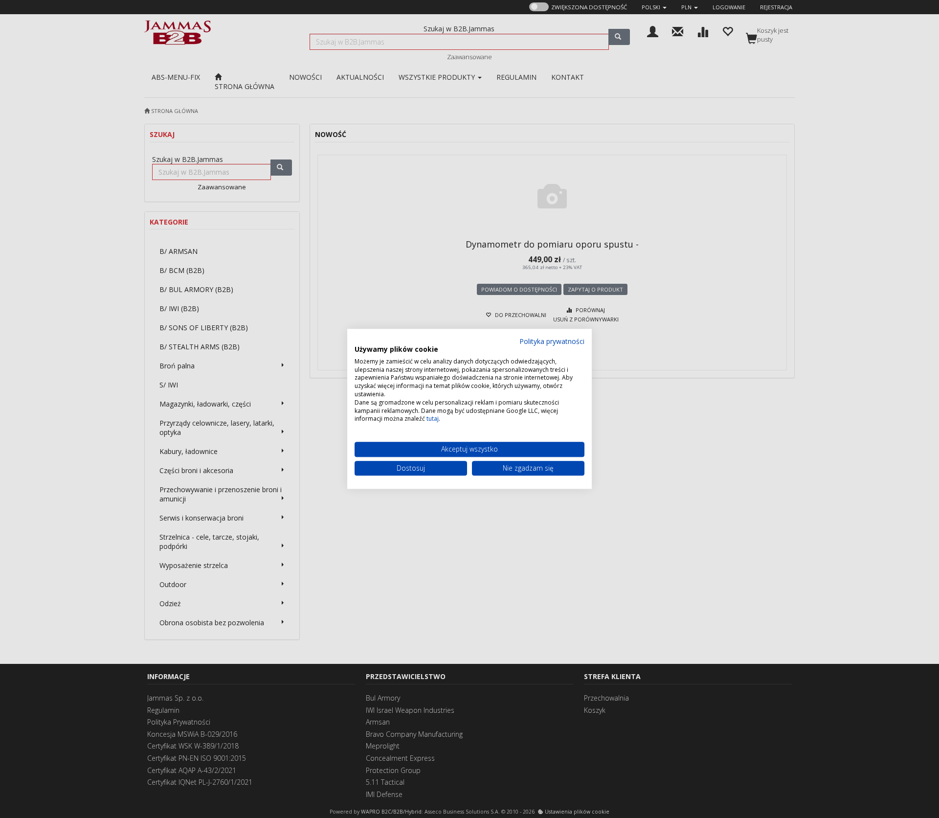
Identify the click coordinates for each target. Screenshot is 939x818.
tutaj (432, 419)
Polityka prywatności (551, 341)
